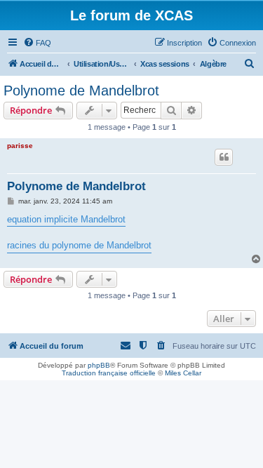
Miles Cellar (183, 373)
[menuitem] (37, 42)
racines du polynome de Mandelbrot (79, 245)
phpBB (99, 365)
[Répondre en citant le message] (224, 157)
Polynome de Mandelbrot (81, 90)
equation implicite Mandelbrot (66, 219)
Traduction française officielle (109, 373)
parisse (20, 145)
